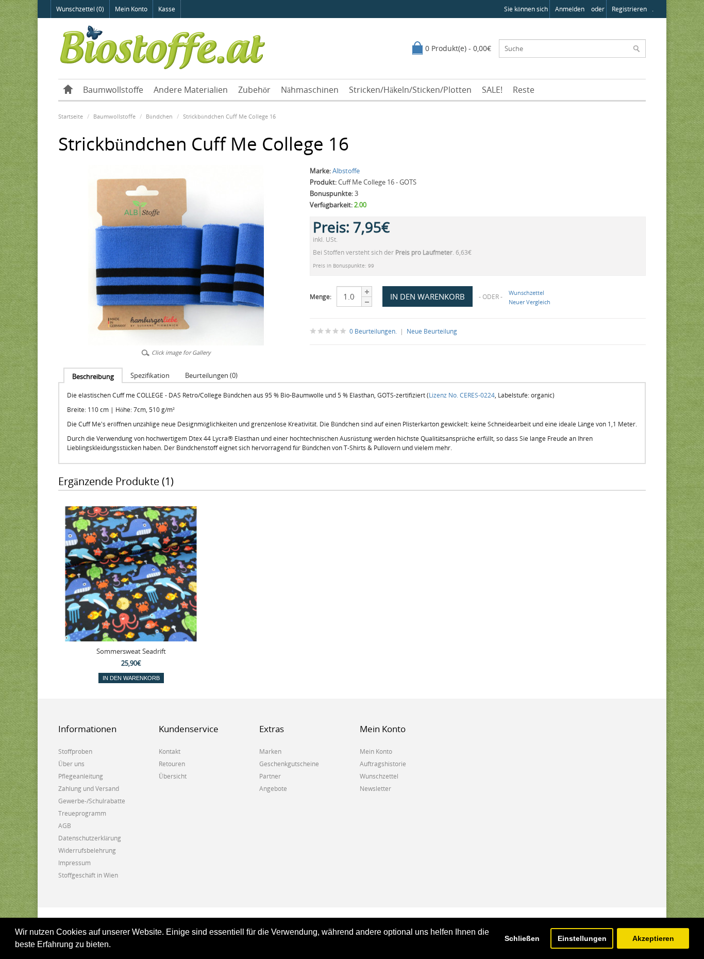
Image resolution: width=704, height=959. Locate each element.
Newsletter (375, 788)
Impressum (74, 862)
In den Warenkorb (131, 678)
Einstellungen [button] (582, 938)
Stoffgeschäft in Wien (88, 875)
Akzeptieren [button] (653, 938)
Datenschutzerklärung (89, 838)
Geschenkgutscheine (289, 763)
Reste (523, 89)
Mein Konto (131, 9)
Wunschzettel (526, 292)
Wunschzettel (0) (80, 9)
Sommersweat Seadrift (131, 651)
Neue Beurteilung (432, 331)
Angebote (273, 788)
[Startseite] (68, 89)
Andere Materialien (191, 89)
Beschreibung (93, 376)
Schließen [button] (522, 938)
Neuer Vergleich (529, 302)
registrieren (629, 9)
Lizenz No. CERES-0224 (462, 395)
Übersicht (173, 776)
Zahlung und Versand (88, 788)
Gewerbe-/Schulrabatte (91, 801)
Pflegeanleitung (80, 776)
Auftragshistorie (383, 763)
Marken (270, 751)
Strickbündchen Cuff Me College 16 (229, 116)
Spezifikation (150, 375)
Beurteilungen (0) (211, 375)
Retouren (172, 763)
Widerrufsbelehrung (87, 850)
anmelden (569, 9)
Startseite (70, 116)
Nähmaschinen (310, 89)
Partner (270, 776)
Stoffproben (75, 751)
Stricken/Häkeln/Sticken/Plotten (410, 89)
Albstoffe (346, 170)
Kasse (166, 9)
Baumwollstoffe (113, 89)
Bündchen (159, 116)
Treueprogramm (82, 813)
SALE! (492, 89)
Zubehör (254, 89)
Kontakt (169, 751)
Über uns (71, 763)
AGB (64, 825)
